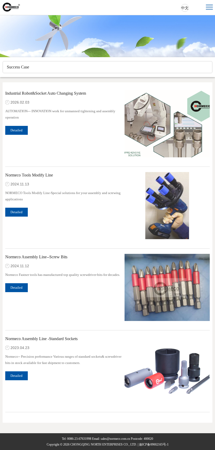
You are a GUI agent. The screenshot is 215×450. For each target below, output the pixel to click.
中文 (185, 8)
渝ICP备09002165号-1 (154, 444)
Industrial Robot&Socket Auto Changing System (45, 93)
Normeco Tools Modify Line (29, 175)
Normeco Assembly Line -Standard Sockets (41, 338)
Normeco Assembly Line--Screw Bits (36, 257)
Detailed (16, 130)
